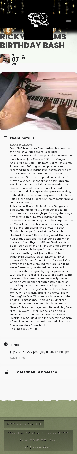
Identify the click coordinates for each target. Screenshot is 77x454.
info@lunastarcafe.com (38, 447)
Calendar (26, 372)
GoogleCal (48, 372)
